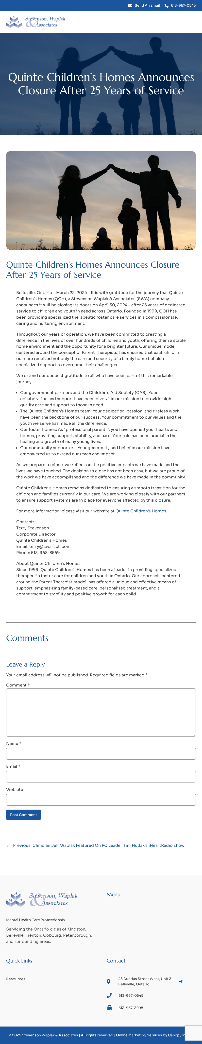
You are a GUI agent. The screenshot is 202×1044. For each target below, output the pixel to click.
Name (13, 743)
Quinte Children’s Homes (141, 511)
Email (13, 766)
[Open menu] (193, 22)
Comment (18, 685)
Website (14, 789)
